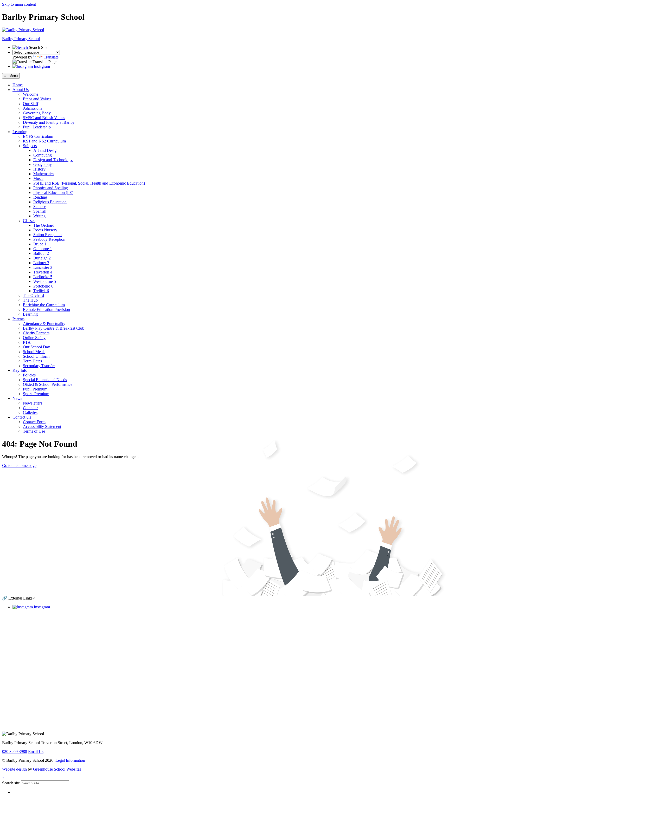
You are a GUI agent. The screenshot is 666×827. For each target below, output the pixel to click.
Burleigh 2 (42, 258)
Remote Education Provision (46, 309)
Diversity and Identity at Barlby (49, 122)
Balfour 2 (41, 253)
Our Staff (30, 103)
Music (38, 178)
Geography (42, 164)
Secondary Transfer (39, 365)
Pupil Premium (35, 389)
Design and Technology (53, 160)
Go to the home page (19, 465)
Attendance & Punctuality (44, 323)
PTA (27, 342)
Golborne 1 (42, 248)
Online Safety (34, 337)
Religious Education (50, 202)
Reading (40, 197)
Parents (18, 319)
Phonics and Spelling (50, 188)
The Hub (30, 300)
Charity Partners (36, 333)
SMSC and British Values (44, 117)
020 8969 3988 (14, 751)
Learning (19, 131)
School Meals (34, 351)
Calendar (30, 408)
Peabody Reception (49, 239)
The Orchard (43, 225)
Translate (51, 57)
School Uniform (36, 356)
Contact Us (21, 417)
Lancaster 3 (42, 267)
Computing (42, 155)
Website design (14, 769)
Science (39, 206)
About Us (20, 89)
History (39, 169)
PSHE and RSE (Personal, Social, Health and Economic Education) (89, 183)
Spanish (39, 211)
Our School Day (36, 347)
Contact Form (34, 422)
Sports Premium (36, 394)
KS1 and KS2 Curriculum (44, 141)
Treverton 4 (42, 272)
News (17, 398)
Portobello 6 (43, 286)
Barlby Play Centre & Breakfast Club (53, 328)
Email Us (35, 751)
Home (17, 85)
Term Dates (32, 361)
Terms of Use (34, 431)
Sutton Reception (47, 234)
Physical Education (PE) (53, 192)
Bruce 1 (39, 244)
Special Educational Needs (45, 379)
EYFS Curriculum (38, 136)
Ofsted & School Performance (47, 384)
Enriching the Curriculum (44, 305)
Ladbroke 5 (42, 277)
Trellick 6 (41, 291)
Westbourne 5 (44, 281)
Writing (39, 216)
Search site (11, 783)
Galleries (30, 412)
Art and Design (46, 150)
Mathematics (43, 174)
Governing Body (37, 113)
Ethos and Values (37, 99)
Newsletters (32, 403)
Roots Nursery (45, 230)
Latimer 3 (41, 263)
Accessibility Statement (42, 426)
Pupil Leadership (37, 127)
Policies (29, 375)
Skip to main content (19, 4)
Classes (29, 220)
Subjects (30, 146)
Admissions (32, 108)
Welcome (30, 94)
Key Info (19, 370)
